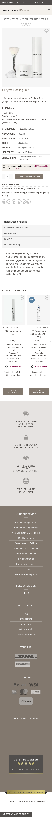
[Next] (49, 347)
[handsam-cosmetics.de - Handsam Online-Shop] (15, 9)
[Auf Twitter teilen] (14, 201)
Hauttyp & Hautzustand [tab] (16, 228)
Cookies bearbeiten (26, 634)
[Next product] (23, 24)
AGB (26, 614)
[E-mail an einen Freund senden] (19, 201)
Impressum (26, 624)
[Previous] (2, 347)
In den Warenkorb (28, 177)
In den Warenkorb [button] (13, 391)
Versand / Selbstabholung (13, 354)
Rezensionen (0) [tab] (12, 245)
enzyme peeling (19, 193)
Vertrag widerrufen (16, 814)
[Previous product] (28, 24)
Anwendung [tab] (10, 233)
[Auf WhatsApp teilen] (4, 201)
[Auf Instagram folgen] (28, 593)
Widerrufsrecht (26, 629)
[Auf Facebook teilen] (9, 201)
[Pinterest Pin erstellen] (23, 201)
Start (6, 19)
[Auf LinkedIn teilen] (28, 201)
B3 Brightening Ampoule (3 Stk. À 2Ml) (38, 334)
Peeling (44, 19)
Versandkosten (13, 119)
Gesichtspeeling (32, 193)
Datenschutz (26, 619)
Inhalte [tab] (8, 239)
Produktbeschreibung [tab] (15, 222)
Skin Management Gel (13, 332)
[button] (41, 10)
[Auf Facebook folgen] (24, 593)
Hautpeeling (44, 193)
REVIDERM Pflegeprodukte (25, 19)
